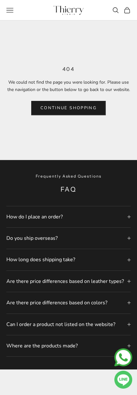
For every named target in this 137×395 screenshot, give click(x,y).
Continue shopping (68, 108)
